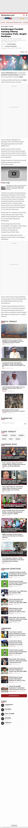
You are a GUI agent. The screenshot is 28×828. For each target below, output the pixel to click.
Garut (3, 73)
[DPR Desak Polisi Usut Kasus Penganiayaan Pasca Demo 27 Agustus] (14, 401)
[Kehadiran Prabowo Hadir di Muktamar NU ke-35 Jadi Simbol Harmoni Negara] (4, 574)
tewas (25, 80)
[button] (14, 174)
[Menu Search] (23, 15)
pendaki (4, 75)
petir (21, 77)
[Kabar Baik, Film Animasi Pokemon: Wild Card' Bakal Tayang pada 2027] (4, 619)
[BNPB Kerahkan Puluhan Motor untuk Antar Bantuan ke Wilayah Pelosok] (14, 525)
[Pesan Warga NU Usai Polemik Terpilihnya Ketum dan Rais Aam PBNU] (4, 601)
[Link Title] (2, 26)
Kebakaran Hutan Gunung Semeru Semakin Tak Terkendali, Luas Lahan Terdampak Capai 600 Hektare (16, 187)
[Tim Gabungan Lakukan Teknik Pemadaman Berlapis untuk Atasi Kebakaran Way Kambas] (14, 549)
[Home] (7, 15)
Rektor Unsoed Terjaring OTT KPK (14, 22)
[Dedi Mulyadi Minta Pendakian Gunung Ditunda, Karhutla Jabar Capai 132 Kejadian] (14, 378)
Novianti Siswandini (11, 46)
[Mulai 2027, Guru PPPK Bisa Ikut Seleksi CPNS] (4, 592)
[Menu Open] (26, 15)
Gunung (10, 75)
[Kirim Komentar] (25, 423)
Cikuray (15, 75)
